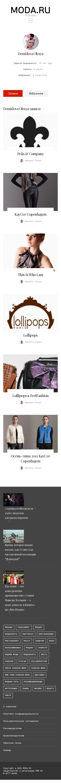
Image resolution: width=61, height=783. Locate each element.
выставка (39, 675)
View (28, 131)
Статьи (22, 661)
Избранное (36, 93)
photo (27, 641)
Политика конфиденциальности (20, 713)
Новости (43, 648)
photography (12, 641)
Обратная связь (12, 742)
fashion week (38, 668)
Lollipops (30, 335)
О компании (9, 706)
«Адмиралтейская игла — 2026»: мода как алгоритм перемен (20, 513)
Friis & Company (30, 153)
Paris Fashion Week (15, 668)
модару (38, 627)
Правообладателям (13, 735)
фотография (11, 688)
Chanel (25, 688)
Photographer (46, 634)
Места (44, 654)
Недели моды (11, 654)
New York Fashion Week (17, 675)
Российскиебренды (33, 682)
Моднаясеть (30, 654)
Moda (51, 641)
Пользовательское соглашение (20, 721)
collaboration (39, 661)
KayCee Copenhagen (30, 214)
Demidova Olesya (30, 53)
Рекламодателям (12, 728)
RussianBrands (13, 648)
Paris (8, 695)
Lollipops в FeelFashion (30, 395)
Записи (13, 93)
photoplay (28, 634)
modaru (9, 627)
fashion (9, 661)
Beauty (50, 688)
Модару (29, 648)
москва (38, 688)
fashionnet (24, 627)
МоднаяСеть (11, 634)
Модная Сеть (12, 682)
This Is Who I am (30, 274)
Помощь (7, 750)
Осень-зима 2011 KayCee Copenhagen (30, 458)
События (39, 641)
